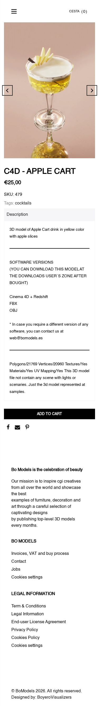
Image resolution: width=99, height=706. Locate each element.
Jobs (15, 569)
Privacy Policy (24, 630)
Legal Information (27, 614)
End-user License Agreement (38, 622)
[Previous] (7, 90)
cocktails (23, 203)
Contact (18, 562)
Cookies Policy (25, 638)
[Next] (92, 90)
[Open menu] (15, 11)
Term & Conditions (28, 606)
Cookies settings (27, 577)
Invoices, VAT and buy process (40, 554)
